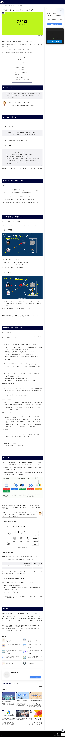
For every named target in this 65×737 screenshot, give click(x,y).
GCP (6, 683)
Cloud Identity (5, 369)
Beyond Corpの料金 (19, 77)
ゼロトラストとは (18, 59)
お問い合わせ (55, 733)
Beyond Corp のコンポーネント (21, 75)
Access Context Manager (7, 359)
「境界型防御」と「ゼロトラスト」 (21, 67)
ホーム (51, 733)
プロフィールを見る (34, 677)
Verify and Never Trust (20, 62)
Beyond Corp (17, 74)
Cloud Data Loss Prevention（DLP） (10, 439)
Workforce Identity (10, 351)
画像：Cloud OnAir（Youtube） (8, 498)
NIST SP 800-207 (34, 168)
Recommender (9, 347)
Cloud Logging (5, 429)
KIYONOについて (61, 733)
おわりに (16, 80)
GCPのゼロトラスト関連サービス (21, 72)
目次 (21, 57)
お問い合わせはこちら (54, 24)
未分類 (10, 683)
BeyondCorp (4, 467)
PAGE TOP (63, 714)
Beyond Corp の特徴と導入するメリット (23, 79)
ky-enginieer (15, 672)
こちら (15, 573)
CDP (3, 683)
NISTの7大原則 (18, 64)
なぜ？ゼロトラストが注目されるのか (22, 65)
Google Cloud (17, 683)
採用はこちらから (54, 41)
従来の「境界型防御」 (20, 69)
